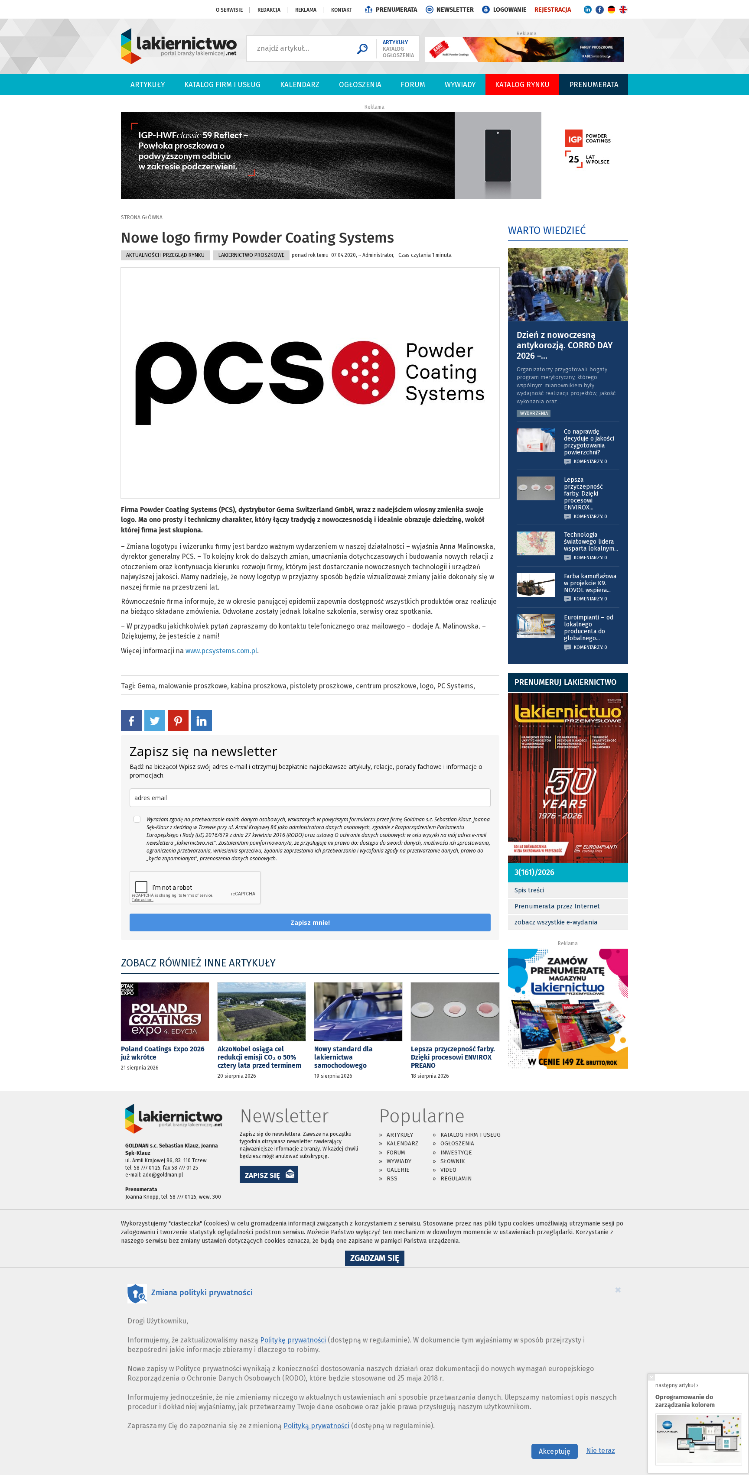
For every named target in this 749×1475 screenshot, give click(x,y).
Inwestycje (456, 1152)
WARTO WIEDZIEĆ (547, 230)
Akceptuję (554, 1451)
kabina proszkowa (259, 686)
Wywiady (460, 84)
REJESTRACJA (552, 9)
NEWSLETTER (455, 9)
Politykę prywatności (293, 1340)
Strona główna (142, 217)
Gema (146, 686)
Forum (413, 84)
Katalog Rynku (522, 84)
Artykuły (147, 84)
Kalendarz (299, 84)
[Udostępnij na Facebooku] (131, 720)
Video (448, 1170)
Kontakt (341, 10)
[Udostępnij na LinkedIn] (201, 720)
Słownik (452, 1161)
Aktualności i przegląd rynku (165, 255)
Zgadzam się (377, 1259)
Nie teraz (600, 1450)
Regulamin (456, 1178)
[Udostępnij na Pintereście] (178, 720)
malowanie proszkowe (193, 686)
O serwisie (229, 10)
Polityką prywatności (316, 1426)
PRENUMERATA (396, 9)
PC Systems (455, 686)
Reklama (305, 10)
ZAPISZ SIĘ (262, 1175)
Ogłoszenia (360, 84)
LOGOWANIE (510, 9)
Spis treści (529, 890)
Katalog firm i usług (222, 84)
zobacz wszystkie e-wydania (556, 922)
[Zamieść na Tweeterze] (154, 720)
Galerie (398, 1170)
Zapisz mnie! (310, 922)
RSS (392, 1178)
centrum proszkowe (386, 686)
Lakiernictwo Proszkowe (251, 255)
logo (426, 686)
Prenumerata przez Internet (557, 906)
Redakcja (268, 10)
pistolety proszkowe (321, 686)
